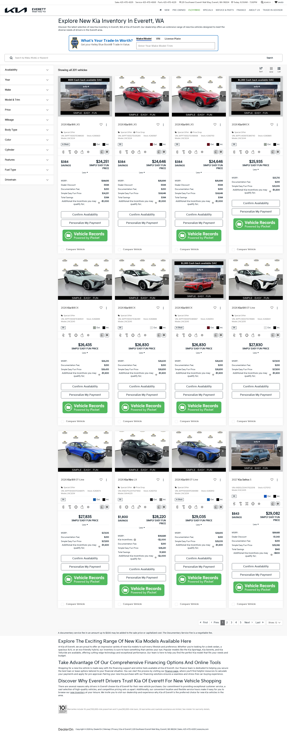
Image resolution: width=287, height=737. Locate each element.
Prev (215, 622)
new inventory (77, 692)
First (204, 622)
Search (270, 58)
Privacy (115, 729)
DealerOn (98, 729)
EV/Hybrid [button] (194, 10)
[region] (85, 192)
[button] (109, 96)
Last (259, 622)
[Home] (160, 10)
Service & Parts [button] (225, 10)
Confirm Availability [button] (85, 214)
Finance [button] (241, 10)
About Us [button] (254, 10)
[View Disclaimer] (88, 152)
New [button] (167, 10)
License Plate (173, 38)
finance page (171, 671)
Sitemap (106, 729)
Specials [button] (208, 10)
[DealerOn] (66, 729)
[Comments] (102, 152)
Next (248, 622)
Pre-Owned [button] (179, 10)
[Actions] (106, 124)
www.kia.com (203, 729)
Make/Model (144, 38)
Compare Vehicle (75, 249)
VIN (158, 38)
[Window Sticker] (107, 152)
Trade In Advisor (273, 10)
